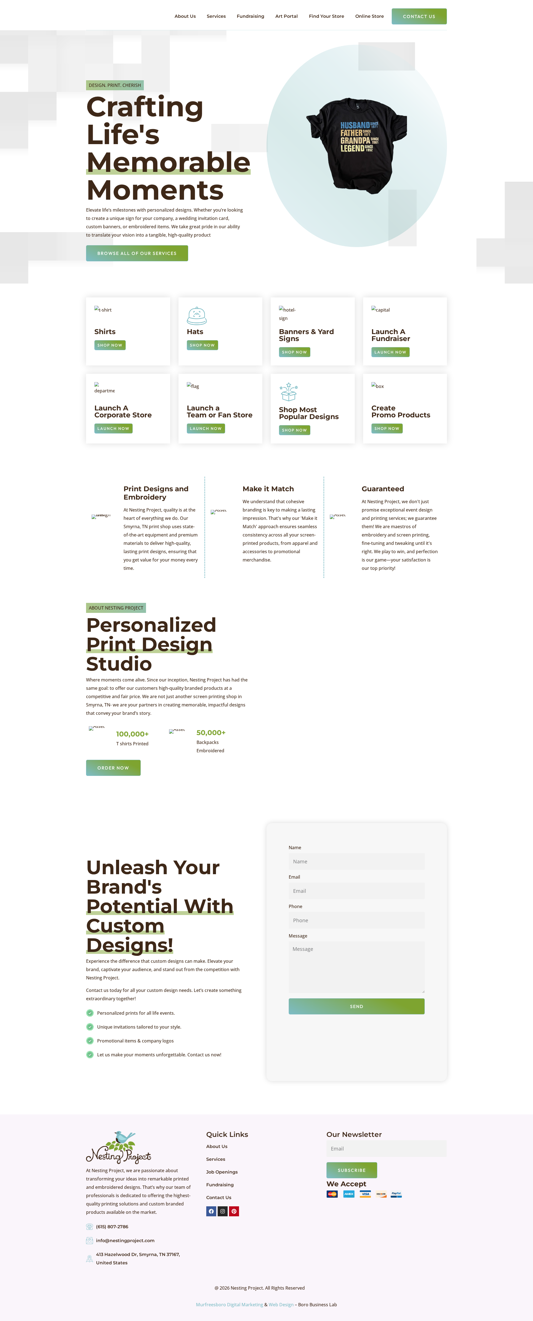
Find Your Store (326, 16)
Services (216, 16)
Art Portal (286, 16)
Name (295, 848)
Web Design (281, 1305)
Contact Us (218, 1197)
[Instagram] (223, 1211)
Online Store (369, 16)
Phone (295, 906)
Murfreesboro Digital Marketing (229, 1305)
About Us (185, 16)
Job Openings (222, 1172)
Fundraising (250, 16)
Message (298, 936)
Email (294, 877)
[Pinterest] (234, 1211)
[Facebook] (211, 1211)
